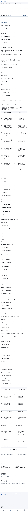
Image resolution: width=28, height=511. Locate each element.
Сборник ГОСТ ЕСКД (4, 462)
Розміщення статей (3, 508)
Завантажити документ (4, 22)
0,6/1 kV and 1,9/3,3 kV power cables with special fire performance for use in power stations (20, 468)
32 (19, 449)
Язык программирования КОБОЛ (19, 463)
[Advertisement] (14, 9)
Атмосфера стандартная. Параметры (6, 467)
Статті (1, 507)
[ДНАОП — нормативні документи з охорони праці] (3, 1)
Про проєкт (2, 505)
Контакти (2, 506)
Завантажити (25, 15)
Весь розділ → (25, 460)
